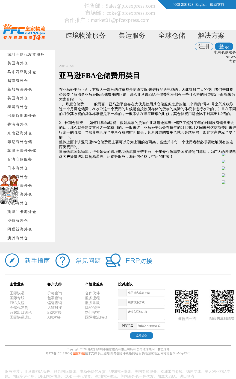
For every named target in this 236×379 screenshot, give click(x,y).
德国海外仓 (17, 177)
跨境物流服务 (86, 35)
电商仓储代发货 (93, 371)
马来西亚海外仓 (21, 72)
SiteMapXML (181, 353)
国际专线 (17, 298)
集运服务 (132, 35)
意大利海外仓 (19, 185)
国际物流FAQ (96, 317)
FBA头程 (17, 303)
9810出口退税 (21, 312)
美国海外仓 (17, 63)
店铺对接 (54, 308)
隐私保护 (92, 308)
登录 (224, 46)
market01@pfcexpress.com (120, 20)
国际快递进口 (21, 317)
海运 (202, 152)
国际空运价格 (23, 376)
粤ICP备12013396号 (59, 353)
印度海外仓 (17, 203)
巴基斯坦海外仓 (21, 116)
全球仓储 (171, 35)
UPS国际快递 (120, 371)
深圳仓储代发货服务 (26, 54)
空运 (155, 156)
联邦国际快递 (65, 371)
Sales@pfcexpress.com (130, 6)
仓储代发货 (19, 308)
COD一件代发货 (78, 376)
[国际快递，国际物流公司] (24, 39)
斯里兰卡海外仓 (21, 212)
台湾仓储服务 (19, 159)
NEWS (230, 57)
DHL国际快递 (49, 376)
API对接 (54, 317)
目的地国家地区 (149, 353)
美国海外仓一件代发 (137, 376)
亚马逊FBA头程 (37, 371)
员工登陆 (104, 353)
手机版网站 (130, 353)
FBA (152, 94)
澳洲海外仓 (17, 238)
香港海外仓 (17, 124)
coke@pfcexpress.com (130, 13)
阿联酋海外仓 (19, 229)
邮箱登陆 (116, 353)
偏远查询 (54, 303)
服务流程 (92, 298)
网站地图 (166, 353)
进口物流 (187, 376)
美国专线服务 (146, 371)
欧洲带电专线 (171, 371)
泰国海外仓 (17, 107)
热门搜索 (92, 312)
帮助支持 (217, 4)
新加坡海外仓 (19, 89)
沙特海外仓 (17, 220)
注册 (203, 46)
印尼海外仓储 (19, 142)
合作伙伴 (92, 293)
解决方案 (211, 35)
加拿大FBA (166, 376)
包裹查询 (54, 298)
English (200, 4)
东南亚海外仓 (19, 133)
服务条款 (92, 303)
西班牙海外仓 (19, 194)
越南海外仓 (17, 81)
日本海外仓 (17, 168)
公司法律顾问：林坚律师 (153, 349)
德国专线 (193, 371)
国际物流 (81, 152)
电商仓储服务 (225, 52)
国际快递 (17, 293)
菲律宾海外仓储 (21, 150)
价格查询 (54, 293)
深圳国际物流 (106, 376)
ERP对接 (54, 312)
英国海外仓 (17, 98)
